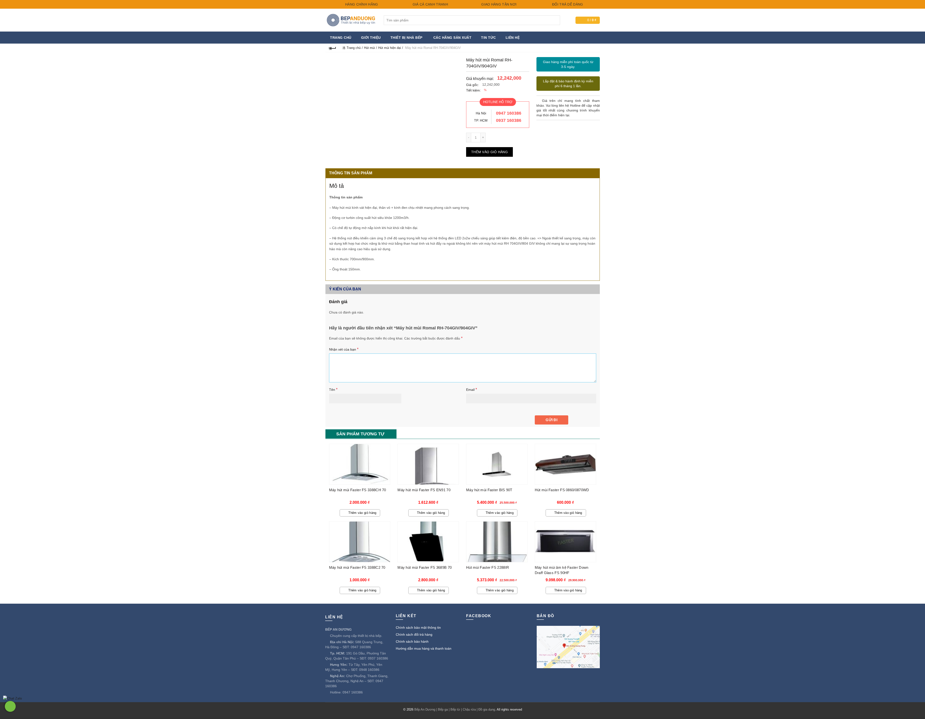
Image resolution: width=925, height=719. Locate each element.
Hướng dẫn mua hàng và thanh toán (423, 648)
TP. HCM (481, 120)
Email (471, 389)
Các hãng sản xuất (452, 37)
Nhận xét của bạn (343, 349)
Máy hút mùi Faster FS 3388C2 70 (357, 567)
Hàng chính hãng (361, 4)
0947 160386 (508, 113)
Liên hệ (513, 37)
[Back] (333, 48)
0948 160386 (369, 670)
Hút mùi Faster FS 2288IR (487, 567)
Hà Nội (481, 113)
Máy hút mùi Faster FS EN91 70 (423, 490)
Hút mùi (369, 48)
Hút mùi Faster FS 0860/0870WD (562, 490)
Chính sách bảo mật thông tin (418, 627)
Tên (333, 389)
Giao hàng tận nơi (498, 4)
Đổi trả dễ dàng (567, 4)
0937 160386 (508, 120)
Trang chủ (340, 37)
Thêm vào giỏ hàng (489, 152)
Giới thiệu (371, 37)
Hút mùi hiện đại (389, 48)
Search (555, 20)
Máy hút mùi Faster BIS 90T (489, 490)
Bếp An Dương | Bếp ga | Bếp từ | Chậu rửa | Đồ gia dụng (454, 709)
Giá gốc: (472, 85)
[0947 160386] (10, 706)
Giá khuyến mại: (480, 79)
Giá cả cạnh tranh (429, 4)
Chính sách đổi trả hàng (414, 634)
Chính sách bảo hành (412, 641)
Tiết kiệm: (473, 90)
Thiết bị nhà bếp (406, 37)
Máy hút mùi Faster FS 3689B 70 (424, 567)
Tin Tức (488, 37)
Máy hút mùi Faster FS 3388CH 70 (357, 490)
